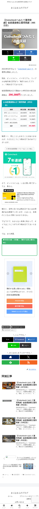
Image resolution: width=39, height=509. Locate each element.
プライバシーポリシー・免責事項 (29, 497)
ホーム (10, 496)
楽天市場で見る (19, 306)
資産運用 (6, 327)
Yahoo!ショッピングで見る (20, 311)
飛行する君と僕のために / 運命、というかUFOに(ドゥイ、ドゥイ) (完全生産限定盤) (20, 292)
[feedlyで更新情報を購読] (10, 362)
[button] (25, 58)
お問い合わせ (19, 502)
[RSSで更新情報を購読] (28, 362)
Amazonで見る (19, 300)
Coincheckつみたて (25, 69)
